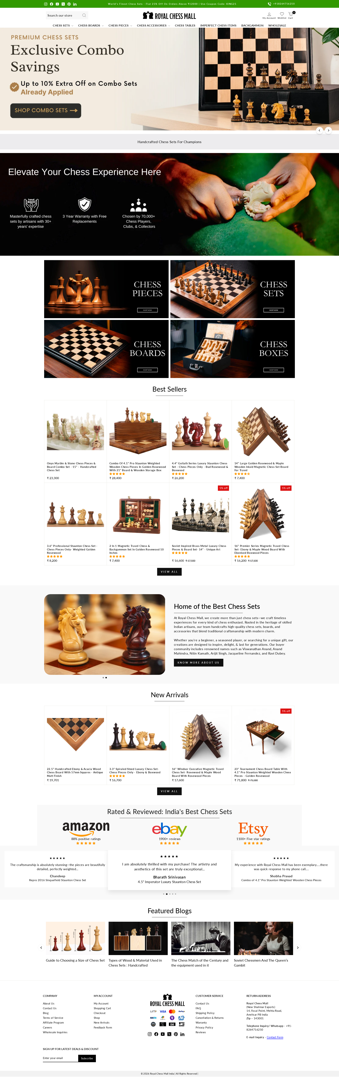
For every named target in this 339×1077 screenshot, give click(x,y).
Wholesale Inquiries (55, 1032)
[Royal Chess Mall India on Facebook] (51, 4)
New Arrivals (101, 1022)
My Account (101, 1003)
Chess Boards (89, 25)
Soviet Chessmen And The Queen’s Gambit (261, 962)
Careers (47, 1027)
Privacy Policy (204, 1027)
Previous (41, 947)
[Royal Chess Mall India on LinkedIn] (74, 4)
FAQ (198, 1008)
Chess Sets (62, 25)
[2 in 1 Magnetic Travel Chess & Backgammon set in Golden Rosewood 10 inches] (138, 553)
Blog (46, 1013)
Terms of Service (53, 1017)
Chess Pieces (119, 25)
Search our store (59, 15)
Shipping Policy (205, 1013)
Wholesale (277, 25)
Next (297, 947)
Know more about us (199, 662)
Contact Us (50, 1008)
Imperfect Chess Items (218, 25)
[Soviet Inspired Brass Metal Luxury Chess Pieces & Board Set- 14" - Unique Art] (200, 553)
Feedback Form (103, 1027)
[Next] (328, 130)
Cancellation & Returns (210, 1017)
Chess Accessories (152, 25)
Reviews (201, 1032)
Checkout (100, 1013)
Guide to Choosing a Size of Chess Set (75, 960)
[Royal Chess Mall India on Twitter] (63, 4)
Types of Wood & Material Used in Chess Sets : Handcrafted (135, 962)
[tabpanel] (104, 634)
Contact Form (275, 1037)
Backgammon (252, 25)
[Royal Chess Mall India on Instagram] (45, 4)
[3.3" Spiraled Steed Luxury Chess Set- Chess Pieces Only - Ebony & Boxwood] (138, 775)
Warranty (201, 1022)
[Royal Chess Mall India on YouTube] (57, 4)
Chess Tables (185, 25)
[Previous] (319, 130)
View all (169, 571)
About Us (49, 1003)
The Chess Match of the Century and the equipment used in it (199, 962)
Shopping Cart (102, 1008)
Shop (97, 1017)
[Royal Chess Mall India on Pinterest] (69, 4)
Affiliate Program (53, 1022)
